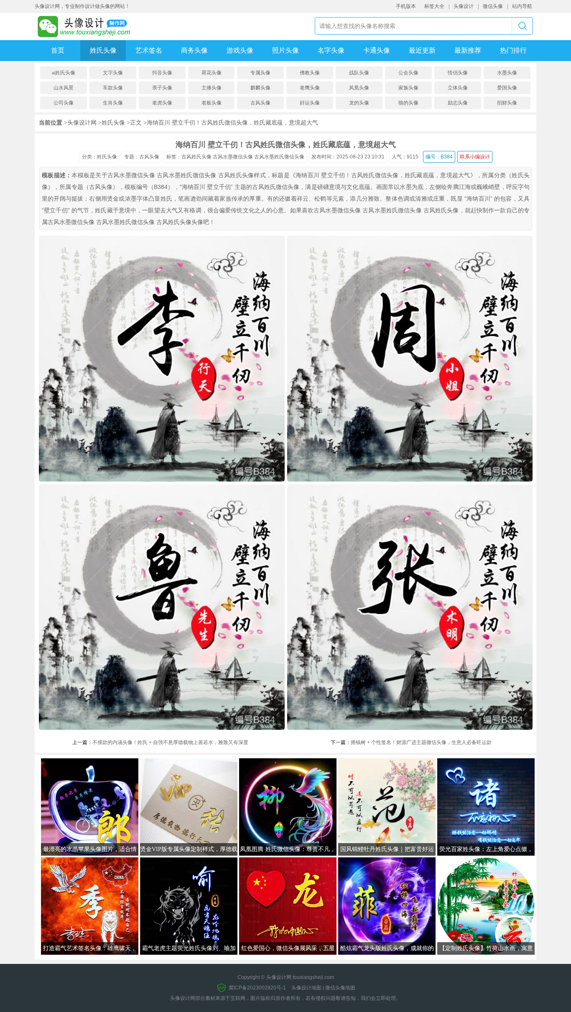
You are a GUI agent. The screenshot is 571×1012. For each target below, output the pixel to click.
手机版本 (406, 6)
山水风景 (64, 88)
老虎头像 (162, 103)
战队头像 (359, 73)
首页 (57, 50)
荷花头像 (211, 73)
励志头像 (458, 103)
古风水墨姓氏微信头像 (279, 157)
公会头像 (408, 73)
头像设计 (464, 6)
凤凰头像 (359, 88)
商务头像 (194, 50)
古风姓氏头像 (196, 157)
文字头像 (113, 73)
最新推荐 (467, 50)
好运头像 (310, 103)
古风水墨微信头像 (233, 157)
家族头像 (408, 88)
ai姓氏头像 (63, 73)
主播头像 (211, 88)
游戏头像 (240, 50)
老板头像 (211, 103)
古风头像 (260, 103)
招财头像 (507, 103)
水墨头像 (507, 73)
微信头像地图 (340, 988)
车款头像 (113, 88)
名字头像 (331, 50)
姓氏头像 (103, 50)
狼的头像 (408, 103)
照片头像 (285, 50)
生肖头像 (113, 103)
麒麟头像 (260, 88)
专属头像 (260, 73)
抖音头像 (162, 73)
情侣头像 (458, 73)
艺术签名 (148, 50)
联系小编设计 (475, 157)
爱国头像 (507, 88)
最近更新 (422, 50)
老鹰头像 (310, 88)
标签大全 (434, 6)
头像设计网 (82, 122)
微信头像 (493, 6)
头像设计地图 (306, 988)
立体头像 (458, 88)
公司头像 (64, 103)
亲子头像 (162, 88)
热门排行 (513, 50)
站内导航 (522, 6)
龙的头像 (359, 103)
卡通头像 (376, 50)
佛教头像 (310, 73)
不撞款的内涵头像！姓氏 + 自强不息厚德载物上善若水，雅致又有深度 (170, 742)
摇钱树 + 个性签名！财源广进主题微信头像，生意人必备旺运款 (421, 742)
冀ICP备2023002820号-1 (257, 988)
